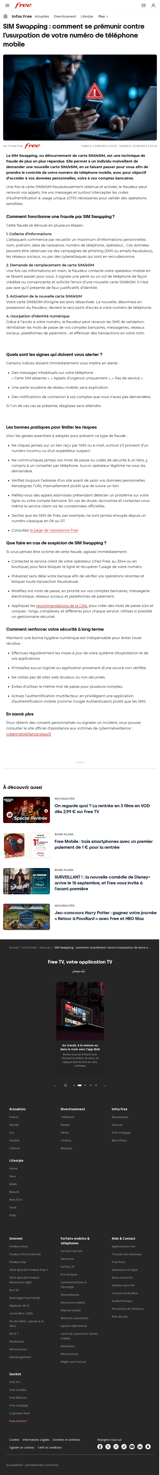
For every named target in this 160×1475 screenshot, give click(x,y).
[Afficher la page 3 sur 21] (83, 1100)
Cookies (14, 1455)
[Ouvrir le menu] (7, 5)
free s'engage (119, 1148)
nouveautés (118, 1132)
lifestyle (16, 1176)
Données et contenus (66, 1455)
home (13, 1183)
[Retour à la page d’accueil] (5, 16)
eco (11, 1148)
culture (14, 1163)
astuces (45, 962)
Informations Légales (36, 1455)
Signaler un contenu (21, 1462)
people (64, 1140)
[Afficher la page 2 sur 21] (78, 1100)
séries (64, 1148)
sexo (12, 1191)
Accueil (14, 962)
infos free (22, 16)
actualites (17, 1124)
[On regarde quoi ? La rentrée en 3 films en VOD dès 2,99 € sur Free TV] (26, 825)
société (14, 1155)
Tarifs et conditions (49, 1462)
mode (13, 1199)
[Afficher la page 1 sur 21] (73, 1100)
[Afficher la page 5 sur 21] (94, 1100)
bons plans (117, 1155)
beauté (14, 1207)
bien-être (15, 1215)
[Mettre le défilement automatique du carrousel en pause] (64, 1100)
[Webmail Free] (141, 5)
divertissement (72, 1124)
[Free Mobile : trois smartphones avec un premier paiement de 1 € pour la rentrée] (26, 861)
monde (14, 1140)
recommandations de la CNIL (62, 621)
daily (12, 1230)
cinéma (65, 1155)
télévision (66, 1132)
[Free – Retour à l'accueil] (23, 5)
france (13, 1132)
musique (65, 1163)
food (12, 1222)
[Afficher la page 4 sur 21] (89, 1100)
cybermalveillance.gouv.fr (28, 749)
